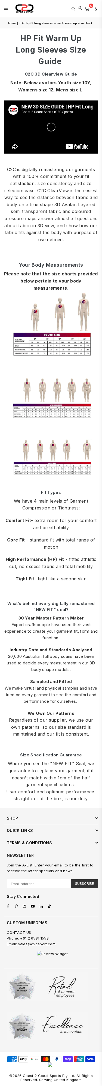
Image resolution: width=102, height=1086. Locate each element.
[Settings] (94, 8)
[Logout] (80, 8)
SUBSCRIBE (84, 883)
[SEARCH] (73, 8)
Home (12, 23)
